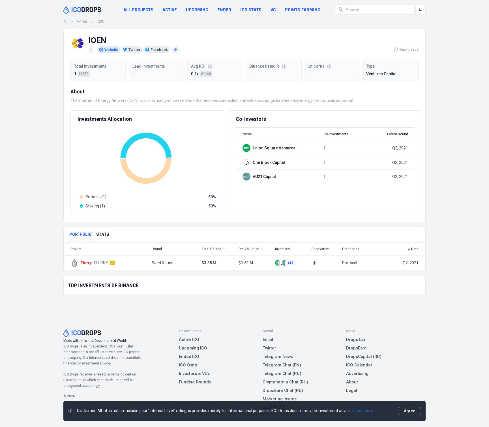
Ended (224, 10)
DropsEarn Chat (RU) (283, 390)
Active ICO (189, 339)
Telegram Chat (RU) (282, 373)
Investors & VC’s (194, 373)
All (65, 22)
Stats (102, 234)
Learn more (362, 410)
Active (169, 10)
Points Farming (302, 10)
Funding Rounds (195, 382)
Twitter (269, 348)
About (352, 382)
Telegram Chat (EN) (282, 365)
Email (268, 339)
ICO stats (250, 10)
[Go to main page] (82, 10)
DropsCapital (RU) (363, 356)
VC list (82, 22)
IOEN (100, 22)
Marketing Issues (280, 399)
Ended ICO (189, 356)
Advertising (357, 373)
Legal (351, 390)
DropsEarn (356, 348)
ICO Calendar (359, 365)
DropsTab (355, 339)
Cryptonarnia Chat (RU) (285, 382)
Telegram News (278, 356)
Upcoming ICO (193, 348)
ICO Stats (188, 365)
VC (273, 10)
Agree (409, 411)
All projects (138, 10)
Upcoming (197, 10)
